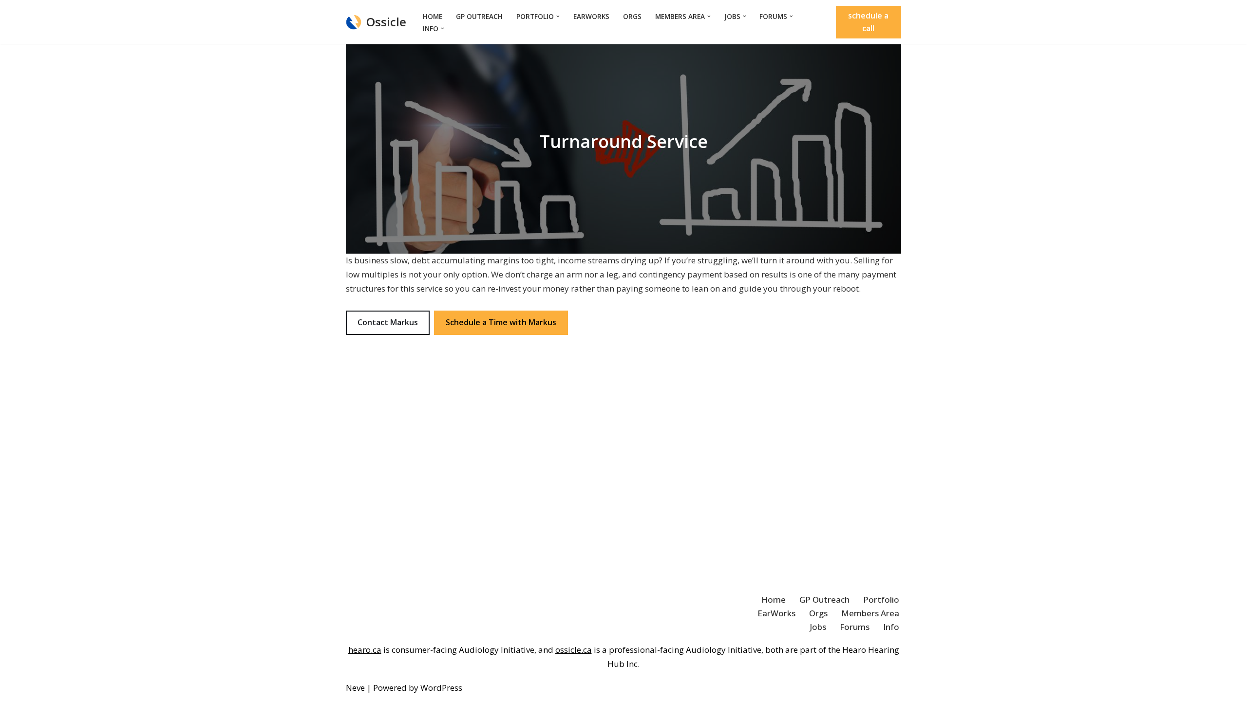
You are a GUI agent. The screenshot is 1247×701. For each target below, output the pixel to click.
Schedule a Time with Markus (501, 322)
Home (432, 16)
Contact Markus (388, 322)
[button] (558, 16)
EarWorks (591, 16)
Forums (854, 626)
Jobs (818, 626)
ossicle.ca (573, 649)
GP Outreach (479, 16)
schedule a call (868, 22)
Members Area (870, 613)
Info (891, 626)
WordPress (441, 687)
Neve (355, 687)
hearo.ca (364, 649)
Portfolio (881, 599)
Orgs (632, 16)
